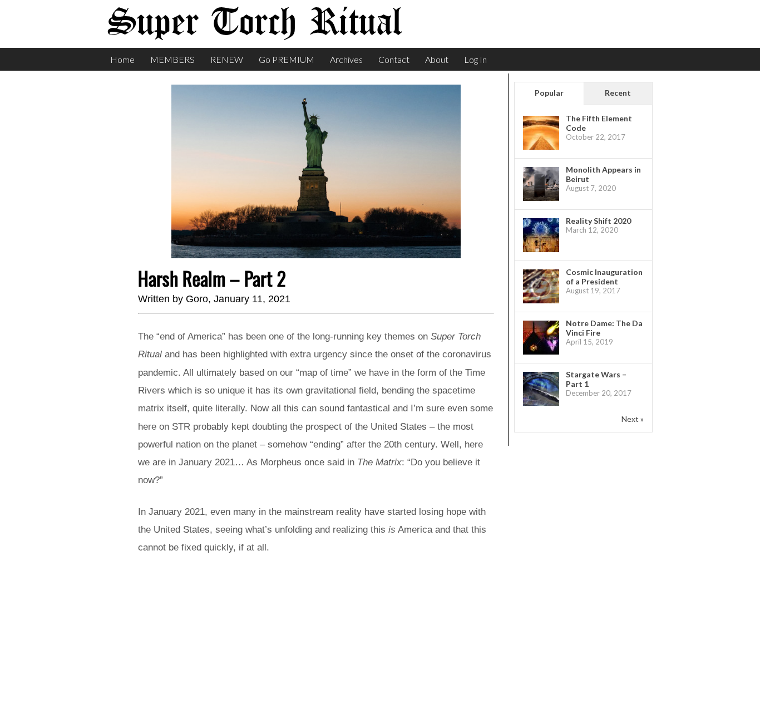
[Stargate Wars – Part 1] (541, 405)
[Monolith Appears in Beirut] (541, 200)
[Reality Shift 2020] (541, 251)
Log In (475, 59)
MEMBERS (172, 59)
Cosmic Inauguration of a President (604, 276)
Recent (618, 92)
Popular (549, 92)
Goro (197, 298)
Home (122, 59)
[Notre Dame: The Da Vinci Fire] (541, 353)
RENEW (226, 59)
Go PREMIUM (286, 59)
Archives (346, 59)
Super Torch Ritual (254, 24)
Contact (393, 59)
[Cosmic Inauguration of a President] (541, 302)
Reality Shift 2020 (598, 220)
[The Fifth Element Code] (541, 149)
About (436, 59)
